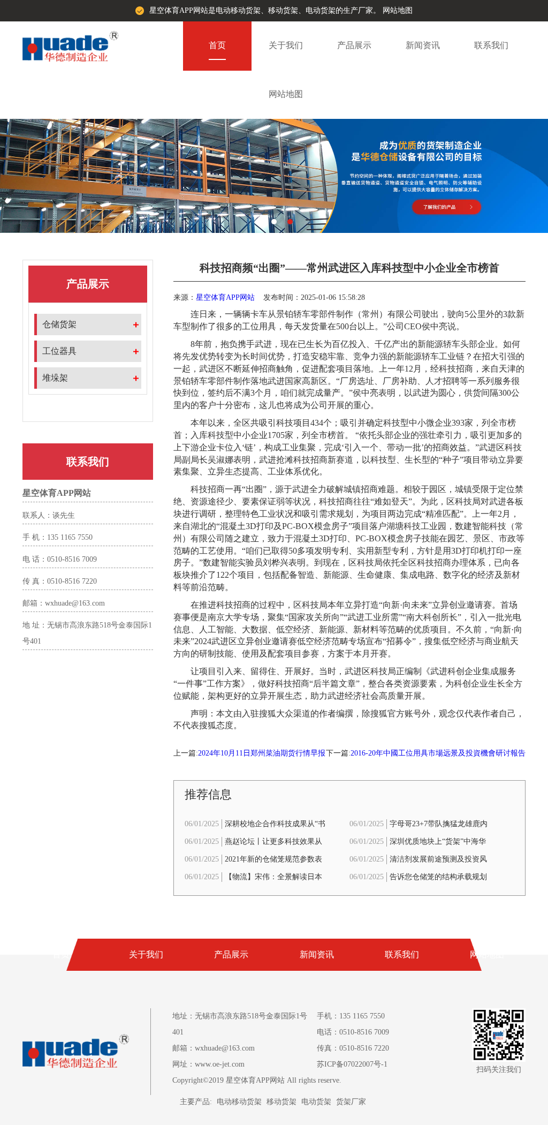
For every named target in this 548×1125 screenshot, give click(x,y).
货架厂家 (351, 1102)
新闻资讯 (423, 45)
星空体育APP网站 (225, 297)
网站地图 (398, 10)
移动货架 (281, 1102)
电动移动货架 (239, 1102)
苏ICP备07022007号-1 (352, 1064)
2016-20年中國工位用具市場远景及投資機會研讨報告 (438, 753)
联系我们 (491, 45)
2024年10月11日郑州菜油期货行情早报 (261, 753)
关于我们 (286, 45)
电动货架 (316, 1102)
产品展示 (354, 45)
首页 (217, 45)
